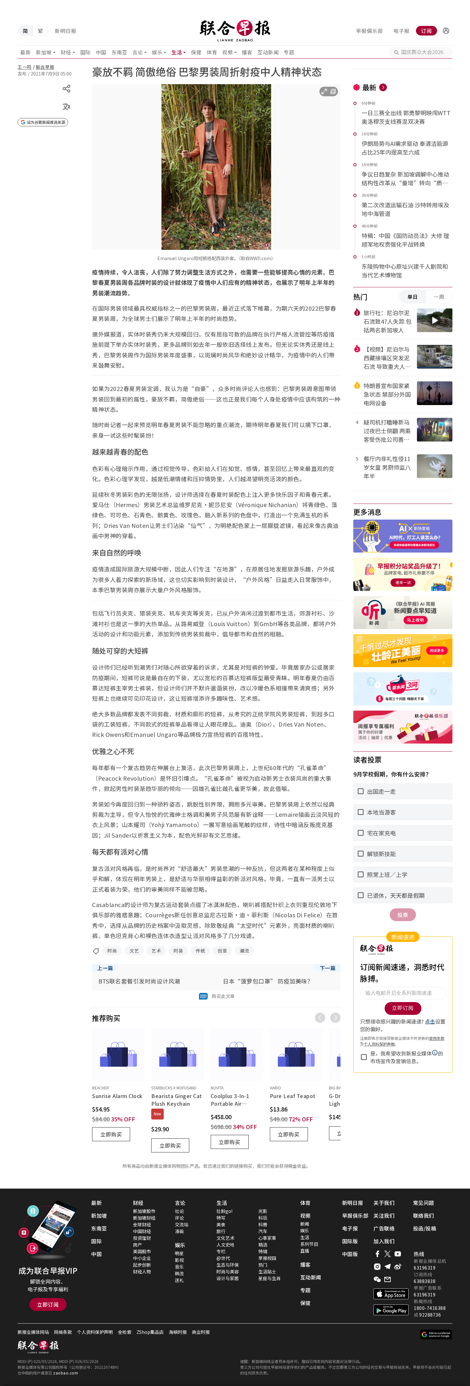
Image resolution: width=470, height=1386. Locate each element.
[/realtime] (383, 87)
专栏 (220, 1251)
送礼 (179, 1280)
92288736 (430, 1314)
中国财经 (142, 1231)
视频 (227, 52)
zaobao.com (65, 1372)
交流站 (181, 1224)
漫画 (179, 1231)
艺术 (156, 950)
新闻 (304, 1224)
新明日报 (65, 31)
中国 (101, 52)
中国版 (350, 1254)
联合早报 (45, 67)
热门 (262, 1265)
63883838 (424, 1281)
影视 (179, 1260)
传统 (200, 950)
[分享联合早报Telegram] (387, 1266)
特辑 (262, 1251)
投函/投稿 (424, 1228)
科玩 (262, 1218)
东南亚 (120, 52)
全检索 (124, 1332)
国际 (85, 52)
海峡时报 (178, 1332)
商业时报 (201, 1332)
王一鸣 (25, 67)
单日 (412, 296)
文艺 (134, 950)
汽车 (262, 1231)
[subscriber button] (446, 31)
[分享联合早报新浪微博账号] (398, 1266)
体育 (212, 52)
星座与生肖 (269, 1278)
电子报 (401, 31)
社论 (179, 1211)
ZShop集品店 (150, 1332)
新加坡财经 (144, 1218)
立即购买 (111, 1134)
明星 (179, 1253)
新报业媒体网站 (33, 1332)
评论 (179, 1218)
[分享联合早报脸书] (377, 1254)
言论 (137, 52)
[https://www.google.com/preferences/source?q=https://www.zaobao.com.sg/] (436, 1334)
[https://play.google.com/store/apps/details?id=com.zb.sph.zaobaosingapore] (391, 1309)
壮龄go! (224, 1211)
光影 (262, 1211)
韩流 (179, 1273)
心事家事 (267, 1238)
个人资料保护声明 (95, 1332)
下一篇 (328, 968)
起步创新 (142, 1265)
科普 (262, 1224)
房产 (137, 1244)
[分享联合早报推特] (387, 1254)
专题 (289, 52)
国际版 (350, 1241)
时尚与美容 (227, 1271)
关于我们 (384, 1203)
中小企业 (142, 1258)
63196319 (424, 1267)
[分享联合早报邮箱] (387, 1279)
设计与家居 (227, 1278)
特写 (220, 1218)
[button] (446, 30)
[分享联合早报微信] (377, 1279)
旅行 (220, 1231)
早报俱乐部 (369, 31)
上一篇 (105, 968)
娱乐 (157, 52)
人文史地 (225, 1244)
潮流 (244, 950)
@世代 (223, 1258)
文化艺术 (225, 1238)
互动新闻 (267, 52)
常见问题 (423, 1203)
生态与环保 (227, 1265)
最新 (25, 52)
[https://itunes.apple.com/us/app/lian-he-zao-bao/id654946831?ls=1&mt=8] (391, 1293)
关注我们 (384, 1215)
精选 (262, 1244)
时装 (178, 950)
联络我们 (423, 1215)
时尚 (112, 950)
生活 (176, 52)
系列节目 (309, 1244)
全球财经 (142, 1224)
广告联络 (384, 1228)
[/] (234, 31)
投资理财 (142, 1238)
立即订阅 (48, 1304)
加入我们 (384, 1241)
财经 (66, 52)
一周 (439, 296)
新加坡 (44, 52)
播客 (247, 52)
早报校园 (267, 1258)
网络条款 (63, 1332)
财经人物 (142, 1271)
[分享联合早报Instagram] (377, 1266)
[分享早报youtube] (398, 1254)
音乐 (179, 1266)
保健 (196, 52)
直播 (304, 1250)
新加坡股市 (144, 1211)
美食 (220, 1224)
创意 (222, 950)
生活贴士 (267, 1271)
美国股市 (142, 1251)
